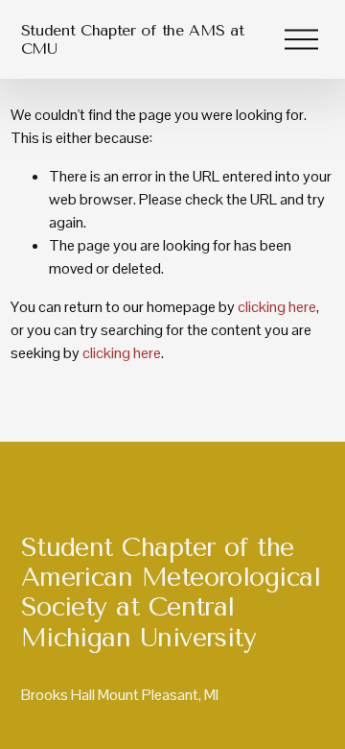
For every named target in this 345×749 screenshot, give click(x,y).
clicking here (277, 307)
